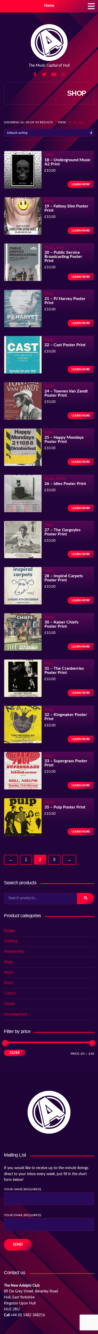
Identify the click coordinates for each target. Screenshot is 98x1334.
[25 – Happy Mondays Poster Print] (23, 447)
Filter (15, 1052)
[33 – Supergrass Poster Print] (23, 771)
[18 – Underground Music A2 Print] (23, 170)
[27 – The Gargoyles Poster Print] (23, 540)
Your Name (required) (22, 1189)
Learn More (81, 184)
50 (75, 122)
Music (49, 248)
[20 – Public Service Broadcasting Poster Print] (23, 262)
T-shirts (10, 993)
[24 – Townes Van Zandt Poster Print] (23, 401)
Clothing (10, 941)
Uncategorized (15, 1014)
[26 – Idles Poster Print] (23, 494)
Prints (49, 155)
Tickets (9, 1004)
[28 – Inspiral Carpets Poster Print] (23, 586)
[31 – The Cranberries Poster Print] (23, 678)
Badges (9, 931)
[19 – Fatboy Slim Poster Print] (23, 216)
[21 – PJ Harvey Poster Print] (23, 309)
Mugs (8, 962)
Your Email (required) (22, 1215)
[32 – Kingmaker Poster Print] (23, 725)
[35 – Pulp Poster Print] (23, 817)
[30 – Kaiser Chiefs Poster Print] (23, 632)
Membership (14, 952)
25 (69, 122)
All (81, 122)
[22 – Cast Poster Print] (23, 355)
